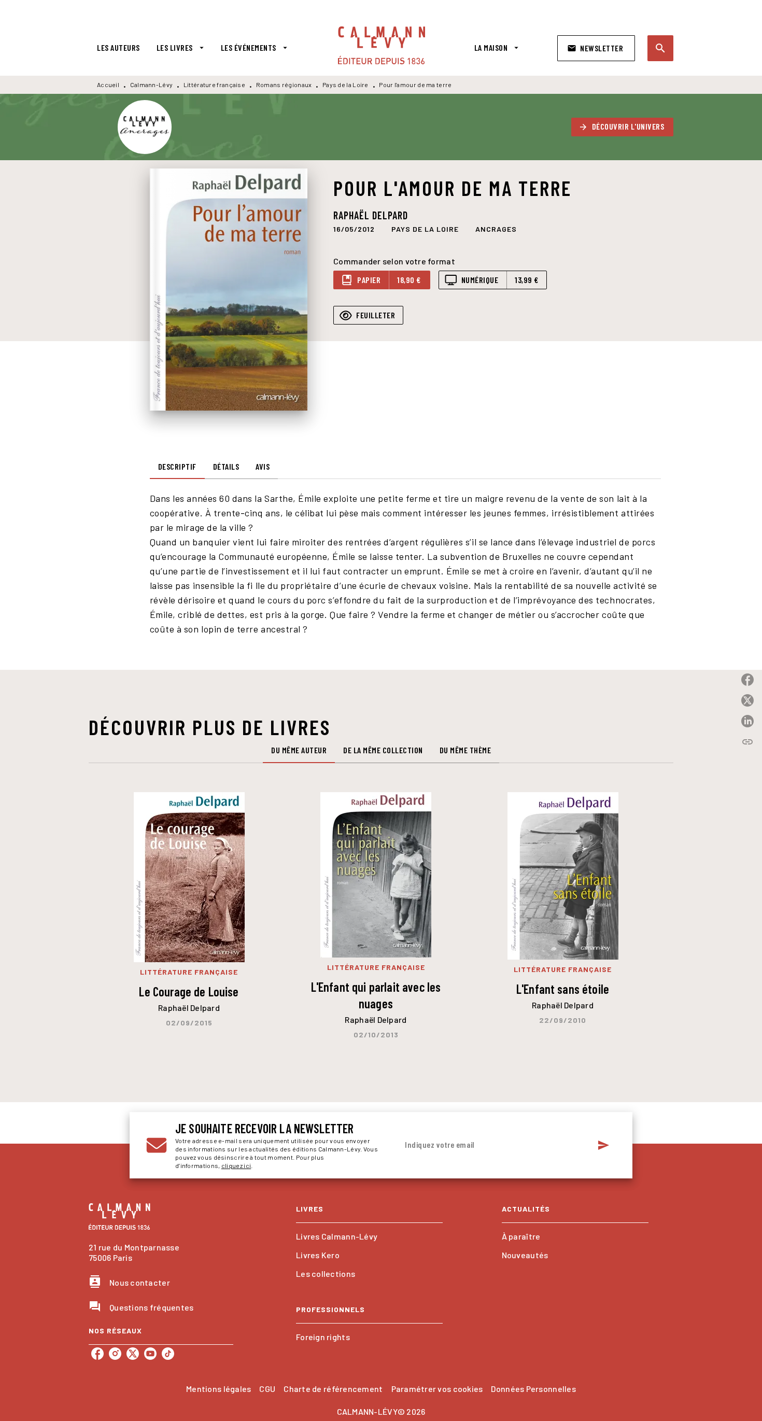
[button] (596, 48)
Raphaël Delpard (370, 215)
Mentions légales (218, 1389)
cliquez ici (236, 1165)
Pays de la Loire (345, 84)
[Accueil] (381, 45)
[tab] (118, 47)
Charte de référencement (333, 1389)
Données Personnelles (533, 1389)
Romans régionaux (284, 84)
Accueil (108, 84)
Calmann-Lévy (151, 84)
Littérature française (214, 84)
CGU (267, 1389)
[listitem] (97, 1353)
